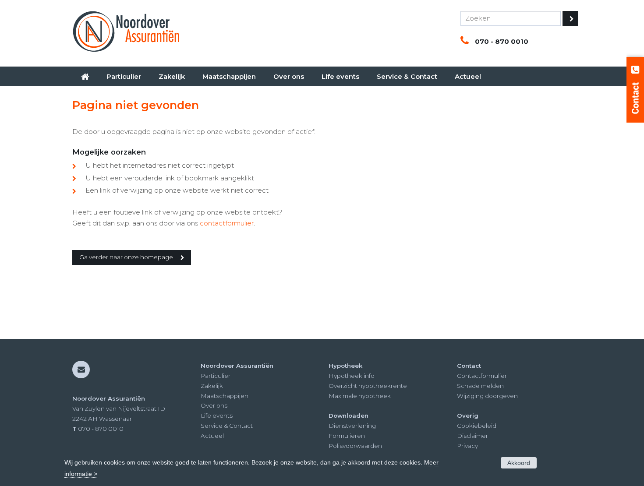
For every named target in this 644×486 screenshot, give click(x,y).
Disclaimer (472, 435)
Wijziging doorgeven (487, 395)
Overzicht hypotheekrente (368, 385)
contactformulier (227, 223)
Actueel (212, 435)
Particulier (215, 375)
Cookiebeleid (476, 425)
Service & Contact (227, 425)
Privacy (467, 445)
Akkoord (518, 462)
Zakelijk (212, 385)
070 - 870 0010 (501, 41)
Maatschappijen (224, 395)
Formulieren (347, 435)
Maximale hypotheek (360, 395)
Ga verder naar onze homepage (126, 257)
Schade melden (480, 385)
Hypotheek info (352, 375)
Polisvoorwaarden (355, 445)
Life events (217, 415)
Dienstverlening (352, 425)
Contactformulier (482, 375)
